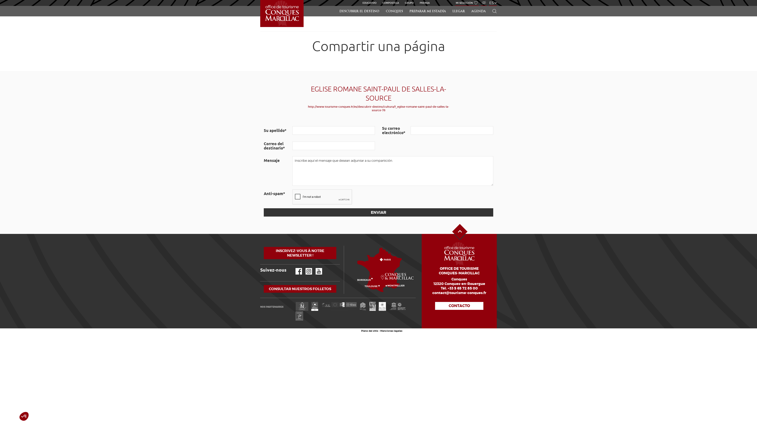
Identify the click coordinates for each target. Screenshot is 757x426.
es (491, 3)
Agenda (478, 11)
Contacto (459, 305)
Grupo (409, 2)
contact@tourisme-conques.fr (459, 293)
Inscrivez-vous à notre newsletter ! (300, 253)
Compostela (390, 2)
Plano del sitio (369, 331)
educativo (370, 2)
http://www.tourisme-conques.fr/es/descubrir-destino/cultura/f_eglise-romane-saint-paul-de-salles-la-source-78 (378, 108)
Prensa (425, 2)
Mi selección (464, 2)
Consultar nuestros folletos (300, 289)
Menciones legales (391, 331)
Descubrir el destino (359, 11)
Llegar (458, 11)
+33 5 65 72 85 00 (463, 288)
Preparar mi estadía (427, 11)
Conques (394, 11)
